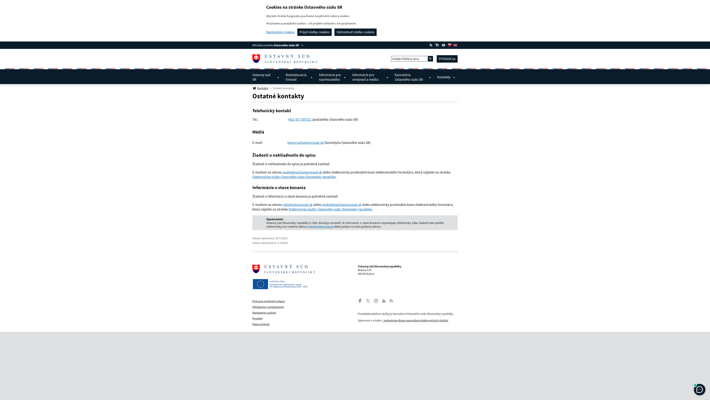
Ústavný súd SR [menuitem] (261, 77)
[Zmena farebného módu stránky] (443, 44)
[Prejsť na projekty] (281, 281)
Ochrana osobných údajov (268, 301)
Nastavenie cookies (264, 312)
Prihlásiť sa (447, 58)
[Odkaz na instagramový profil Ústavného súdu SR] (374, 300)
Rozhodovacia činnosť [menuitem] (296, 77)
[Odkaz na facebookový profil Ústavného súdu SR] (360, 300)
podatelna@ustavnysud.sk (302, 172)
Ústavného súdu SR (287, 45)
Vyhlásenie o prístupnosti (268, 307)
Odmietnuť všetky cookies (355, 32)
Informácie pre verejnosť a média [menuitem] (365, 77)
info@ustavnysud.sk (297, 204)
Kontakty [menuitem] (443, 77)
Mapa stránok (260, 324)
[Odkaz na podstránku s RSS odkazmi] (431, 44)
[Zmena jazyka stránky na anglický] (455, 44)
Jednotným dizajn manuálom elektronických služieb (415, 320)
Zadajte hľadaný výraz (405, 59)
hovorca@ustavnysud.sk (305, 142)
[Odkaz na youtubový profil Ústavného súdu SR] (384, 300)
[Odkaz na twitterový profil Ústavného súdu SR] (366, 300)
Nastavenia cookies (280, 32)
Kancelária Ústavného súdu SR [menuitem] (409, 77)
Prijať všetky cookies (314, 32)
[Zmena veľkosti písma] (437, 44)
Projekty (257, 318)
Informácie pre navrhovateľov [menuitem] (330, 77)
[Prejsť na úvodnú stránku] (286, 58)
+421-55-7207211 (299, 119)
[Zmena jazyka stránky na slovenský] (449, 44)
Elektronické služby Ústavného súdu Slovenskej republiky (294, 177)
